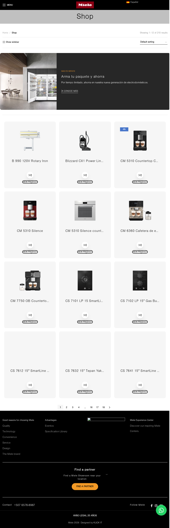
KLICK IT (97, 523)
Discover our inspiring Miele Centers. (145, 428)
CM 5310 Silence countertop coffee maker (97, 231)
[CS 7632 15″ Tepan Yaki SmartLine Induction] (85, 350)
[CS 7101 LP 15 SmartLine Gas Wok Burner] (85, 280)
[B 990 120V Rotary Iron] (30, 140)
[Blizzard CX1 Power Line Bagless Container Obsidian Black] (85, 140)
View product (30, 182)
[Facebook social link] (152, 505)
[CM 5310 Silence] (30, 210)
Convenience (9, 437)
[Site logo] (85, 5)
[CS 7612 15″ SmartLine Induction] (30, 350)
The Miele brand (11, 454)
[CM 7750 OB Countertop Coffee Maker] (30, 280)
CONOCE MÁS (71, 91)
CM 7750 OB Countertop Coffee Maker (40, 301)
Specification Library (56, 431)
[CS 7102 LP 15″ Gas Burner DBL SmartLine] (140, 280)
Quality (6, 426)
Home (5, 33)
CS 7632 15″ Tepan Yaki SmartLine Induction (100, 371)
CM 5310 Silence (30, 231)
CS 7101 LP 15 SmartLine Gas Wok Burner (98, 301)
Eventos (49, 426)
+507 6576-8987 (24, 505)
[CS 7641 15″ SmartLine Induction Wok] (140, 350)
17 (97, 407)
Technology (8, 431)
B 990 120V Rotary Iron (30, 161)
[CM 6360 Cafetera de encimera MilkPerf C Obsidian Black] (140, 210)
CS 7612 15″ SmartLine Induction (36, 371)
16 (91, 407)
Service (6, 443)
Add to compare (30, 175)
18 (103, 407)
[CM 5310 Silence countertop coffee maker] (85, 210)
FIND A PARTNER (84, 486)
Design (6, 448)
